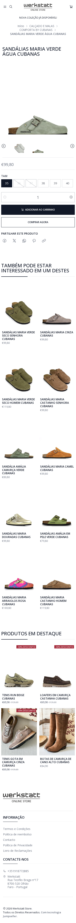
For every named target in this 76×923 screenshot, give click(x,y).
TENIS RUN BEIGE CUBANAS (13, 696)
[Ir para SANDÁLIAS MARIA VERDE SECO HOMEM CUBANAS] (19, 372)
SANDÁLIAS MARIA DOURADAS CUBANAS (16, 535)
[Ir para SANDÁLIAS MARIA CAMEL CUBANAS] (57, 439)
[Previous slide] (4, 146)
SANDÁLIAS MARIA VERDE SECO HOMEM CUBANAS (18, 401)
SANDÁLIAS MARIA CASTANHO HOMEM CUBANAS (53, 601)
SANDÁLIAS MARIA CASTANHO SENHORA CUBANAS (54, 403)
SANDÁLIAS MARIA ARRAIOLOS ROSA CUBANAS (14, 601)
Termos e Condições (16, 829)
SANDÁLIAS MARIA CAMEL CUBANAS (57, 468)
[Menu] (4, 7)
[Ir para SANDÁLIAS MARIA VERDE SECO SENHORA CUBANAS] (19, 305)
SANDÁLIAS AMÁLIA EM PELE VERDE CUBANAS (55, 535)
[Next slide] (72, 146)
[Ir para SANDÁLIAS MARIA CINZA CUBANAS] (57, 305)
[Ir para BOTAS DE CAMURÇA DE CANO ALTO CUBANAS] (57, 731)
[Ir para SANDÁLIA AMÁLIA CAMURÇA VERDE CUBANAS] (19, 439)
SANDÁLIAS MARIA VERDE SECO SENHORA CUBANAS (18, 335)
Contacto (9, 840)
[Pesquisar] (10, 7)
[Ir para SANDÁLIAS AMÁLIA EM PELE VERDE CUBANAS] (57, 506)
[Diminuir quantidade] (4, 197)
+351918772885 (18, 871)
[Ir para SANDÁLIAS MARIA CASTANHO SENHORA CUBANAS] (57, 372)
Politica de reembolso (17, 834)
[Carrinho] (71, 7)
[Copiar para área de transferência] (44, 240)
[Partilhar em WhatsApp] (24, 240)
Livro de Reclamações (17, 851)
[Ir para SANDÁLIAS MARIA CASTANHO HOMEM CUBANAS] (57, 570)
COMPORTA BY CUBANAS (35, 29)
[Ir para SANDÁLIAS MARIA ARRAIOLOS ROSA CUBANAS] (19, 570)
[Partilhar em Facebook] (4, 240)
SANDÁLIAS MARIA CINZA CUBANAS (56, 334)
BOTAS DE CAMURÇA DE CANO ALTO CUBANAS (55, 760)
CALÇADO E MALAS (41, 26)
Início (21, 26)
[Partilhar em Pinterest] (34, 240)
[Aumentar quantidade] (71, 197)
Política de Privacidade (17, 845)
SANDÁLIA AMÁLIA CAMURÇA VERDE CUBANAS (14, 470)
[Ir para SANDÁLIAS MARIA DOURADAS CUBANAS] (19, 506)
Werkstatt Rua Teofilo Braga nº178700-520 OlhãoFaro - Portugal (22, 882)
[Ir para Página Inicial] (38, 7)
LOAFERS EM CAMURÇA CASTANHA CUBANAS (55, 696)
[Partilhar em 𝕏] (14, 240)
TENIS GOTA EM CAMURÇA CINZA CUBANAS (13, 762)
